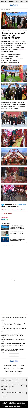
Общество (6, 368)
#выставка (8, 209)
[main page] (14, 6)
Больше (14, 355)
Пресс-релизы (9, 371)
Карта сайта (4, 397)
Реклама (3, 389)
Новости (8, 9)
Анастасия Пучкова (6, 213)
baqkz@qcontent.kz (6, 388)
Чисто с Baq (20, 374)
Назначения (7, 365)
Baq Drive (12, 374)
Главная (3, 9)
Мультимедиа (19, 1)
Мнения (21, 365)
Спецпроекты (20, 368)
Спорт (13, 368)
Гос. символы (19, 371)
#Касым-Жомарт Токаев (18, 209)
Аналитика (11, 1)
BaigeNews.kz (22, 49)
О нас (6, 374)
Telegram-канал (21, 204)
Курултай (3, 1)
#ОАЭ (2, 209)
